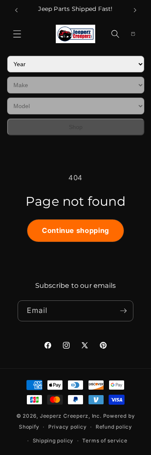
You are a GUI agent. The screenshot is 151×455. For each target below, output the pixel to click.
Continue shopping (75, 230)
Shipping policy (53, 440)
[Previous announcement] (16, 10)
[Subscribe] (123, 311)
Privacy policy (67, 427)
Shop (76, 127)
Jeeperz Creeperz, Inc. (71, 416)
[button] (17, 34)
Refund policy (114, 427)
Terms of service (104, 440)
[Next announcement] (135, 10)
